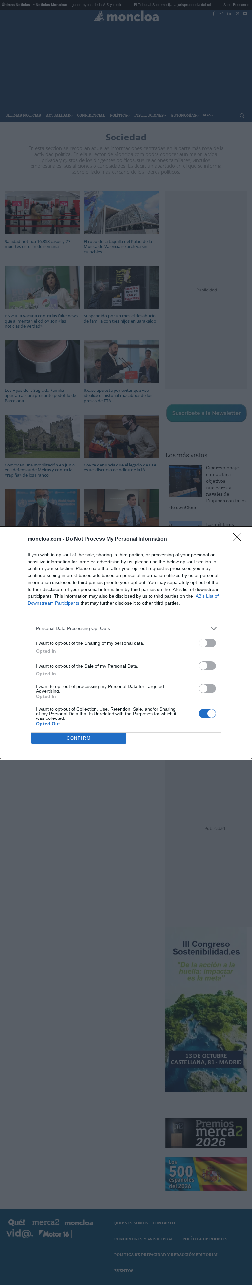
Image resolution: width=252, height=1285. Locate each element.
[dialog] (126, 642)
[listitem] (126, 628)
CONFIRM (79, 738)
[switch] (207, 643)
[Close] (239, 539)
